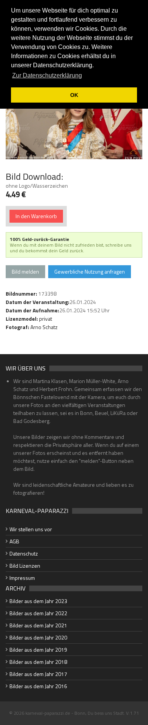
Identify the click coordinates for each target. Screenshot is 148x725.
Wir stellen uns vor (30, 529)
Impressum (22, 578)
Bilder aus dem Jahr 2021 (38, 625)
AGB (14, 541)
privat (45, 319)
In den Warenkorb (36, 216)
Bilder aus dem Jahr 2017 (38, 674)
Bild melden (25, 271)
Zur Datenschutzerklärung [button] (47, 75)
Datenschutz (23, 553)
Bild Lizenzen (24, 566)
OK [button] (74, 95)
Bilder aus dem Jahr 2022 (38, 613)
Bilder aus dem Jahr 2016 (38, 686)
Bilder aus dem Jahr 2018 (38, 662)
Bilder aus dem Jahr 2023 (38, 601)
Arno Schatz (44, 327)
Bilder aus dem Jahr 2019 (38, 650)
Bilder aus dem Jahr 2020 (38, 637)
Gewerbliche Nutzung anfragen (89, 271)
